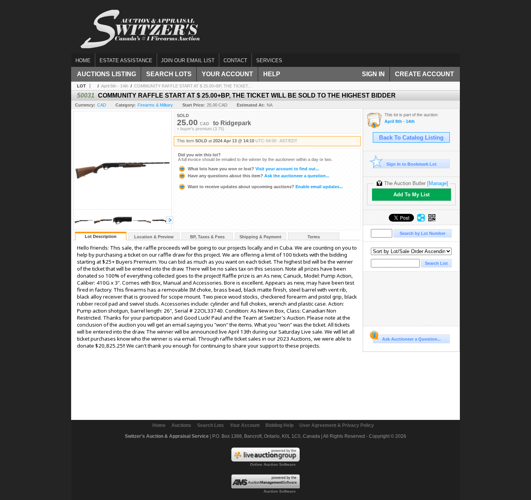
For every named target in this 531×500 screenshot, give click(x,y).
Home (83, 60)
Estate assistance (126, 60)
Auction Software (280, 491)
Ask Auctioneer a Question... (411, 339)
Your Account (227, 74)
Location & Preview (154, 236)
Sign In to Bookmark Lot (411, 164)
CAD (101, 105)
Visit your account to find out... (253, 168)
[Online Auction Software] (265, 460)
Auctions (181, 425)
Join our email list (188, 60)
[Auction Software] (265, 487)
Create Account (424, 74)
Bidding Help (279, 425)
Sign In (373, 74)
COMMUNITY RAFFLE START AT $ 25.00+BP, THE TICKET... (193, 86)
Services (269, 60)
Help (271, 74)
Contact (235, 60)
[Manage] (438, 183)
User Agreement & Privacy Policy (336, 425)
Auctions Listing (106, 74)
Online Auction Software (273, 464)
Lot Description (101, 236)
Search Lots (169, 74)
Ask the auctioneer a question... (258, 175)
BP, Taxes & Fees (207, 236)
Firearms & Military (155, 105)
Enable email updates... (265, 186)
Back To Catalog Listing (411, 138)
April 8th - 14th (114, 86)
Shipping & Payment (260, 236)
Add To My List (411, 195)
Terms (313, 236)
